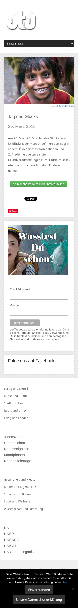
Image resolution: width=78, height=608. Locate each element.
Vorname (15, 305)
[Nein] (73, 589)
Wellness (24, 501)
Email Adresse (20, 289)
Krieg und (11, 418)
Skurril (23, 388)
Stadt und (11, 403)
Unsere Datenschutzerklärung (39, 599)
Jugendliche (28, 487)
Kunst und (11, 396)
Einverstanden (39, 590)
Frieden (23, 418)
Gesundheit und (15, 479)
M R (58, 106)
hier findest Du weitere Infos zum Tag (40, 183)
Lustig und (11, 388)
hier (65, 582)
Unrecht (24, 410)
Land (21, 403)
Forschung (36, 509)
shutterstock (68, 106)
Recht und (11, 410)
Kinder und (12, 487)
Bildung (27, 494)
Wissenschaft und (16, 509)
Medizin (32, 479)
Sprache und (13, 494)
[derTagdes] (21, 21)
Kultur (23, 396)
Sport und (11, 501)
